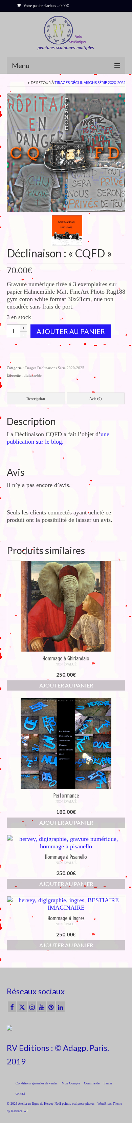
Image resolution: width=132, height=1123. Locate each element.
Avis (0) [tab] (95, 399)
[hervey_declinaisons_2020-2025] (67, 230)
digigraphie (33, 375)
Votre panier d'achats (45, 5)
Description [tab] (35, 399)
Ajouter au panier (71, 331)
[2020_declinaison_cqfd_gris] (66, 152)
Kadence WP (19, 1111)
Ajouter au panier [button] (66, 685)
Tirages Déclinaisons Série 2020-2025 (89, 82)
